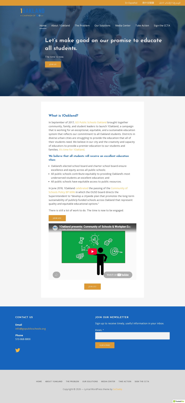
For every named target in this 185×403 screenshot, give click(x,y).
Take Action (142, 25)
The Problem (82, 25)
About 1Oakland (60, 25)
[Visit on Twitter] (17, 351)
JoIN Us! (92, 286)
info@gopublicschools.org (30, 328)
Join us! (57, 218)
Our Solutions (102, 25)
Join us (52, 64)
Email (99, 330)
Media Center (123, 25)
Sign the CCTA (162, 25)
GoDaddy (117, 389)
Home (43, 25)
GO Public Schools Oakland (91, 122)
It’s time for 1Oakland (71, 149)
